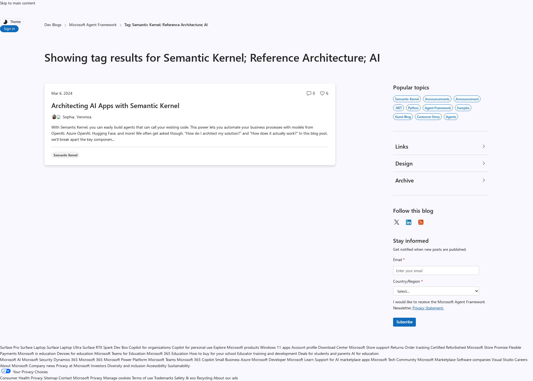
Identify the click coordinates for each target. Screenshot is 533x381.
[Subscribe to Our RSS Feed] (421, 222)
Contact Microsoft (74, 377)
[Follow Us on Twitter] (396, 222)
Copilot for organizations (150, 347)
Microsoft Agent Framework (93, 24)
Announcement (467, 99)
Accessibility (157, 365)
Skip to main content (17, 3)
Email (399, 259)
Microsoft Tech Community (393, 359)
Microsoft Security (37, 359)
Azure (245, 359)
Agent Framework (438, 108)
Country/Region (408, 281)
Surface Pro (9, 347)
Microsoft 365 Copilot (195, 359)
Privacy (96, 377)
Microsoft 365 (91, 359)
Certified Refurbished (448, 347)
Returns (397, 347)
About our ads (225, 377)
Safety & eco (185, 377)
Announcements (437, 99)
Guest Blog (403, 116)
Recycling (204, 377)
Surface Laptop (33, 347)
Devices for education (75, 353)
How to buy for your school (212, 353)
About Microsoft (14, 365)
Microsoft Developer (269, 359)
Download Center (333, 347)
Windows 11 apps (275, 347)
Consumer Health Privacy (21, 377)
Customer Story (428, 116)
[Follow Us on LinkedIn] (408, 222)
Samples (463, 108)
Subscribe (404, 321)
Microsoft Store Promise (487, 347)
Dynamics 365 (66, 359)
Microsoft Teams (162, 359)
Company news (42, 365)
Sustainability (179, 365)
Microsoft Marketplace (437, 359)
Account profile (304, 347)
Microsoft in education (37, 353)
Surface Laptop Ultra (64, 347)
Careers (521, 359)
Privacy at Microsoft (73, 365)
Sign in (9, 28)
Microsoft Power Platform (125, 359)
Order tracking (417, 347)
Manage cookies (117, 377)
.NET (398, 108)
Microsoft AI (10, 359)
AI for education (365, 353)
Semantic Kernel (407, 99)
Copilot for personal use (192, 347)
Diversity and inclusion (126, 365)
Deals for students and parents (324, 353)
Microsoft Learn (300, 359)
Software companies (474, 359)
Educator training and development (267, 353)
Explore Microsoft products (236, 347)
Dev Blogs (52, 24)
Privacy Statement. (428, 307)
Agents (451, 116)
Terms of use (142, 377)
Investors (98, 365)
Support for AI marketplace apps (342, 359)
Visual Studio (503, 359)
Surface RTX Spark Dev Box (105, 347)
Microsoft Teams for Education (119, 353)
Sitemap (50, 377)
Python (413, 108)
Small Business (227, 359)
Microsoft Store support (369, 347)
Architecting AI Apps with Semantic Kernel (115, 105)
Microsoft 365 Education (167, 353)
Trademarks (163, 377)
